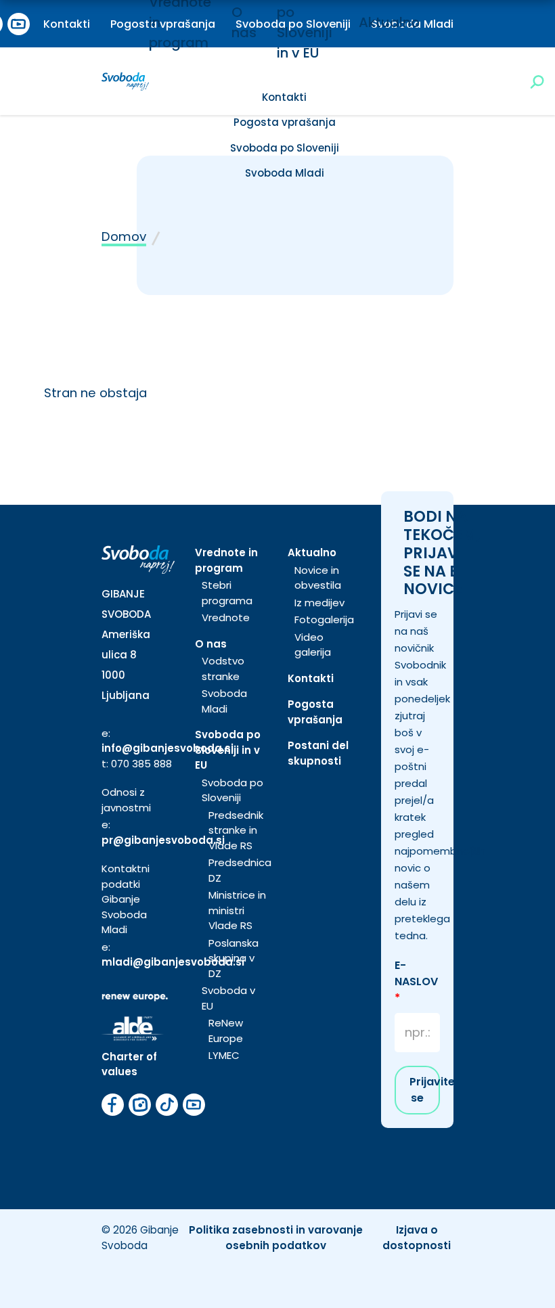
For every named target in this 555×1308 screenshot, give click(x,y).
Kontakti (66, 24)
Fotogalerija (324, 619)
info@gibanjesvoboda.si (168, 748)
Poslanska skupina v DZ (233, 958)
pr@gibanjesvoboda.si (163, 840)
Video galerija (312, 645)
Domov (124, 236)
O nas (211, 644)
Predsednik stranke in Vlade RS (235, 830)
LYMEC (224, 1055)
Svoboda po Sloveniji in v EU (228, 749)
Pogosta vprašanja (285, 122)
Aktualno (389, 22)
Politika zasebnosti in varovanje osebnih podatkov (276, 1238)
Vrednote (226, 617)
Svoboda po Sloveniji (284, 148)
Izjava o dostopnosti (416, 1238)
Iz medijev (319, 602)
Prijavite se (425, 1090)
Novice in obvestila (317, 578)
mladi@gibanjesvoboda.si (173, 962)
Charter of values (129, 1064)
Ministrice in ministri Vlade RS (237, 910)
